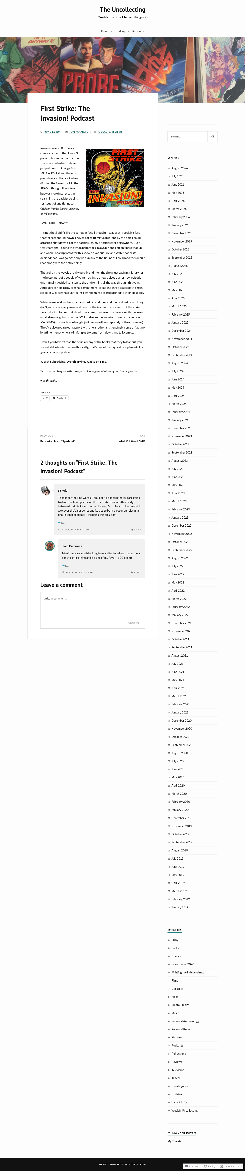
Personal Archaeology (185, 1021)
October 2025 (180, 249)
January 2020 (180, 810)
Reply (137, 529)
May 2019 (178, 875)
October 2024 (180, 347)
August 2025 (180, 265)
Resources (138, 30)
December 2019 (182, 818)
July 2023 (178, 468)
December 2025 (182, 233)
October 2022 (180, 542)
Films (175, 980)
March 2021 (179, 696)
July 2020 (178, 761)
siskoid (63, 490)
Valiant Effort (180, 1102)
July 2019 (178, 858)
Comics (176, 956)
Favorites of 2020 (183, 964)
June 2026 (178, 184)
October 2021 (180, 639)
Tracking (120, 30)
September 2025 (182, 257)
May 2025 (178, 290)
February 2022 (181, 606)
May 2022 (178, 582)
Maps (175, 996)
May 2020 (178, 777)
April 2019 (178, 883)
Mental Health (180, 1005)
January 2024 (180, 420)
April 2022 (178, 590)
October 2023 (180, 444)
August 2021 (180, 655)
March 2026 (179, 209)
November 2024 (182, 339)
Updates (177, 1094)
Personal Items (181, 1029)
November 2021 (182, 631)
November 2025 (182, 241)
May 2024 (178, 387)
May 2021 (178, 680)
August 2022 (180, 558)
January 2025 (180, 322)
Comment (133, 622)
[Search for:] (193, 136)
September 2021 (182, 647)
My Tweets (175, 1141)
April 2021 (178, 688)
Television (178, 1070)
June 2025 (178, 282)
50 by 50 (177, 940)
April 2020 (178, 785)
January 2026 (180, 225)
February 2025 (181, 314)
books (175, 948)
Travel (176, 1078)
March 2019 (179, 891)
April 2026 (178, 201)
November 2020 (182, 728)
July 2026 (178, 176)
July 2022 (178, 566)
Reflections (179, 1053)
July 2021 (178, 663)
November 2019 (182, 826)
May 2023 (178, 485)
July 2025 (178, 274)
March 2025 (179, 306)
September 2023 (182, 452)
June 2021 (178, 672)
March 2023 (179, 501)
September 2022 (182, 550)
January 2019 (180, 907)
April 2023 (178, 493)
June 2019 (178, 866)
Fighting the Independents (188, 972)
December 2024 (182, 330)
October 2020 (180, 736)
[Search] (213, 136)
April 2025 (178, 298)
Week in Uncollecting (185, 1110)
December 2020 (182, 720)
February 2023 (181, 509)
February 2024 (181, 412)
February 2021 (181, 704)
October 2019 (180, 834)
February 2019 (181, 899)
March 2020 (179, 793)
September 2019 (182, 842)
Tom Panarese (78, 131)
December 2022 (182, 525)
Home (104, 30)
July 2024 (178, 371)
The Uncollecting (123, 9)
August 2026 (180, 168)
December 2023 (182, 428)
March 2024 (179, 403)
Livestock (178, 988)
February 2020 (181, 801)
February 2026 (181, 217)
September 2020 (182, 745)
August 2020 (180, 753)
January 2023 (180, 517)
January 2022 (180, 615)
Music (175, 1013)
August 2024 (180, 363)
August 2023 (180, 460)
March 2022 (179, 598)
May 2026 (178, 192)
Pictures (177, 1037)
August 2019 (180, 850)
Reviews (117, 131)
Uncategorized (181, 1086)
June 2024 (178, 379)
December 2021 (182, 623)
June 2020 (178, 769)
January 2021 (180, 712)
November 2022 (182, 533)
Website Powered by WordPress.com (122, 1164)
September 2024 (182, 355)
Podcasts (103, 131)
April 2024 (178, 395)
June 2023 (178, 477)
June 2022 (178, 574)
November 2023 (182, 436)
